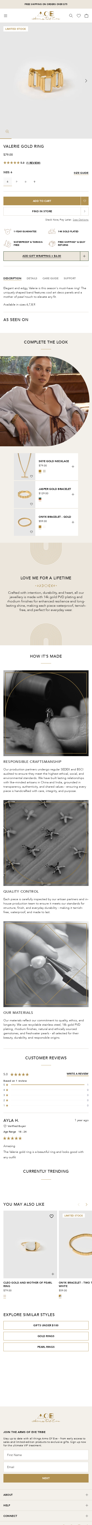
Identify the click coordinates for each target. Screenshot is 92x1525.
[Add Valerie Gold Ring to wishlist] (85, 201)
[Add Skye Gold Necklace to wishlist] (31, 476)
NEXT (46, 1478)
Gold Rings (46, 1336)
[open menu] (5, 16)
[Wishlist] (79, 16)
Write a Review (78, 1073)
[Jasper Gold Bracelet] (24, 494)
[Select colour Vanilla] (44, 526)
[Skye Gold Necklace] (24, 466)
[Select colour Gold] (40, 471)
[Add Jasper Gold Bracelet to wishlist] (31, 504)
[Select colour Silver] (44, 471)
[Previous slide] (6, 80)
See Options (81, 219)
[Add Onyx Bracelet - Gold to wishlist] (31, 532)
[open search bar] (71, 16)
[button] (46, 1085)
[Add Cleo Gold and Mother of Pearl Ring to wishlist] (52, 1216)
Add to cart (42, 201)
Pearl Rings (46, 1347)
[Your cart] (86, 16)
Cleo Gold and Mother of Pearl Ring (27, 1284)
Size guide (81, 173)
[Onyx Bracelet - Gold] (24, 522)
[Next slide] (86, 80)
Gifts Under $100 (46, 1325)
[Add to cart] (73, 466)
